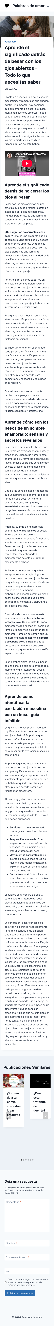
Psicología (10, 42)
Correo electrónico (17, 1257)
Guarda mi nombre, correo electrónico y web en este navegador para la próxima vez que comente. (28, 1282)
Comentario (13, 1202)
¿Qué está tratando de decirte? (39, 1101)
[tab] (21, 1160)
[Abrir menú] (48, 5)
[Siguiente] (45, 1115)
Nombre (11, 1243)
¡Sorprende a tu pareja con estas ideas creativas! (14, 1106)
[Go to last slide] (8, 1115)
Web (8, 1271)
